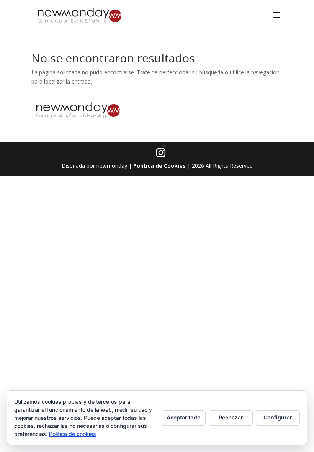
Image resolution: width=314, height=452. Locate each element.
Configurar (277, 417)
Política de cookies (72, 434)
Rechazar (231, 417)
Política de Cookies (159, 165)
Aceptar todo (184, 417)
